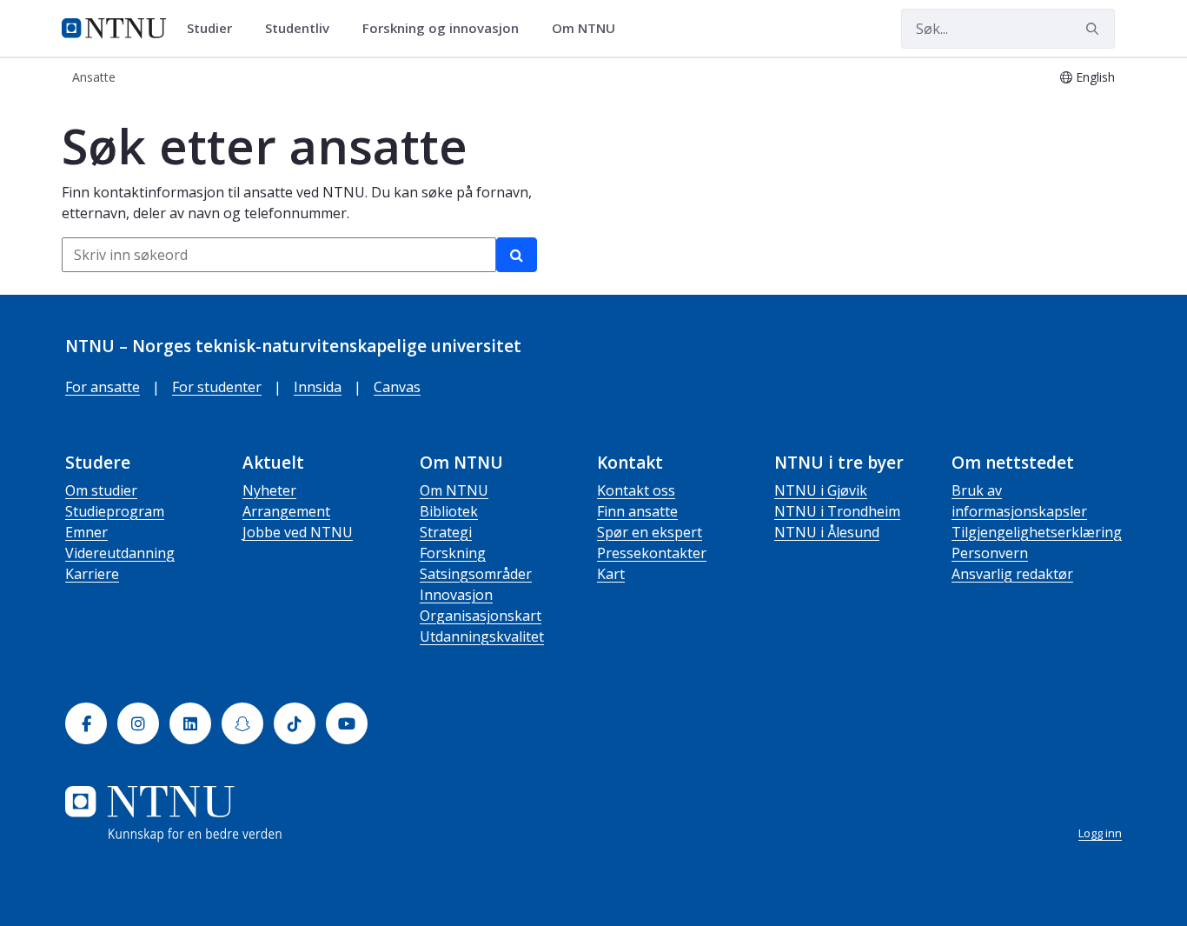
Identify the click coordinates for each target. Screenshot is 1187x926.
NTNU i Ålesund (826, 532)
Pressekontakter (651, 553)
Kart (611, 573)
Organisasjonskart (480, 615)
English (1095, 77)
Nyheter (269, 490)
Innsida (318, 386)
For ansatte (102, 386)
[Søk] (516, 254)
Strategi (446, 532)
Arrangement (286, 511)
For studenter (217, 386)
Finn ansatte (637, 511)
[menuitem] (215, 29)
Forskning (453, 553)
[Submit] (1095, 29)
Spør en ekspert (649, 532)
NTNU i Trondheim (837, 511)
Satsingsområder (476, 573)
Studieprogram (114, 511)
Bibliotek (449, 511)
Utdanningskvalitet (482, 636)
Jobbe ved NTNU (297, 532)
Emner (86, 532)
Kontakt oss (636, 490)
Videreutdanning (120, 553)
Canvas (397, 386)
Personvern (990, 553)
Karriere (92, 573)
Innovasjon (456, 594)
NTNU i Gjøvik (820, 490)
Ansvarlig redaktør (1012, 573)
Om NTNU (454, 490)
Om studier (101, 490)
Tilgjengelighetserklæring (1037, 532)
